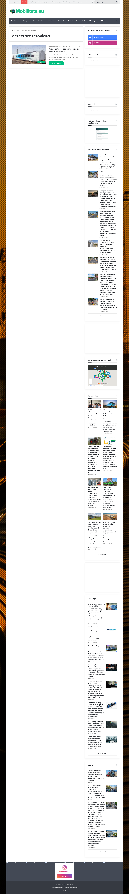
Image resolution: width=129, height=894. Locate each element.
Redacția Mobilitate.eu (56, 46)
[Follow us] (64, 868)
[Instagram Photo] (16, 871)
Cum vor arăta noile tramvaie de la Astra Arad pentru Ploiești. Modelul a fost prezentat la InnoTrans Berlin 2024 (96, 775)
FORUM (101, 21)
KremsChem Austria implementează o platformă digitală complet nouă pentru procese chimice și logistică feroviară (95, 741)
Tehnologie (92, 21)
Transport (26, 21)
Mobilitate (51, 21)
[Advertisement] (83, 10)
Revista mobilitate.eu (71, 887)
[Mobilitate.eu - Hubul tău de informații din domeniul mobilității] (26, 11)
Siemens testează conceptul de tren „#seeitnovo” (64, 50)
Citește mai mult (56, 63)
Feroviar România (38, 21)
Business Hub (80, 21)
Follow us (64, 876)
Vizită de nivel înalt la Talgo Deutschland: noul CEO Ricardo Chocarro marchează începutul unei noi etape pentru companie (94, 418)
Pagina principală (18, 30)
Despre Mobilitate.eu (58, 887)
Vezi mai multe (102, 316)
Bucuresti (61, 21)
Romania (71, 21)
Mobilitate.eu (15, 21)
